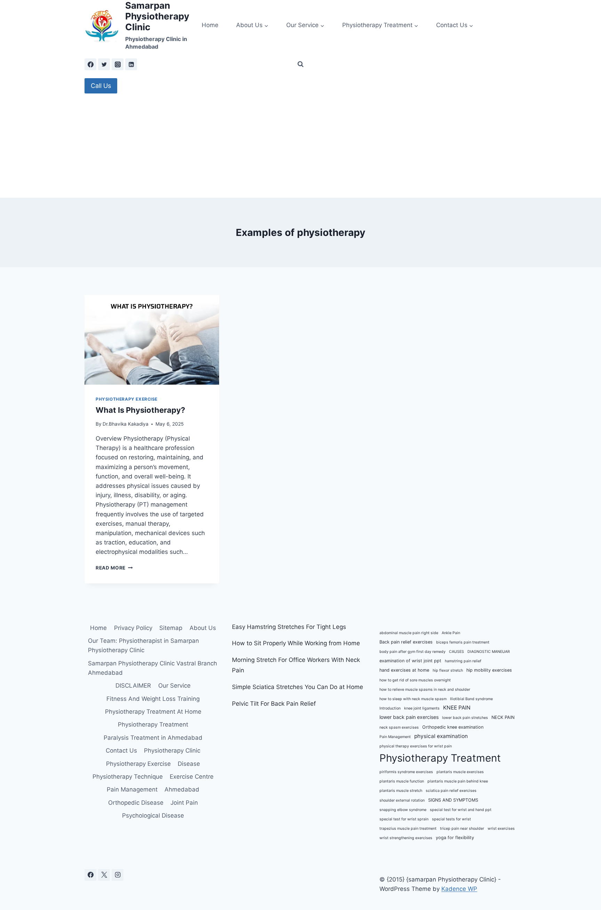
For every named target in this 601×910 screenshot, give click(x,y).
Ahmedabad (182, 789)
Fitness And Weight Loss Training (153, 698)
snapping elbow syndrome (402, 809)
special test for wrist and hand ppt (460, 809)
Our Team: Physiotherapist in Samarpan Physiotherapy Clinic (143, 645)
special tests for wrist (451, 819)
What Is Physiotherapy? (140, 410)
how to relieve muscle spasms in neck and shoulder (424, 689)
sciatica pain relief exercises (451, 790)
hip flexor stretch (448, 670)
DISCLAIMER (133, 685)
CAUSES (456, 651)
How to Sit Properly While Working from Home (296, 643)
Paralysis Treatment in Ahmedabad (153, 737)
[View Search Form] (300, 64)
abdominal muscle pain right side (408, 633)
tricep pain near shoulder (462, 828)
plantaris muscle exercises (460, 772)
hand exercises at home (404, 670)
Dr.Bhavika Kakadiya (126, 424)
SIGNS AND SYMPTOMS (453, 800)
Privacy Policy (133, 627)
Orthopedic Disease (135, 802)
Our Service (174, 685)
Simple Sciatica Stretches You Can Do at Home (297, 686)
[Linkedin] (131, 64)
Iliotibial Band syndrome (471, 699)
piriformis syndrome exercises (406, 772)
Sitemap (170, 627)
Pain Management (132, 789)
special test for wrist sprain (403, 819)
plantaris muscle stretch (400, 790)
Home (210, 25)
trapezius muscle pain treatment (407, 828)
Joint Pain (184, 802)
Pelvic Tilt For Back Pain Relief (274, 703)
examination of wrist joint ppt (410, 660)
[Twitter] (104, 64)
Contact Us (121, 750)
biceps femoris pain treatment (462, 642)
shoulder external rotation (402, 800)
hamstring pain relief (463, 661)
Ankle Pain (451, 633)
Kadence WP (459, 888)
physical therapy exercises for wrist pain (415, 746)
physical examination (441, 736)
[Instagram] (117, 64)
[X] (104, 875)
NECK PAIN (502, 717)
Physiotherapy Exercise (127, 399)
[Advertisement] (300, 145)
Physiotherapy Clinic (172, 750)
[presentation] (152, 340)
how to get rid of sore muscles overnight (415, 680)
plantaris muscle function (401, 781)
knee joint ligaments (422, 708)
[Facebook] (90, 64)
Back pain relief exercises (406, 642)
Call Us (101, 85)
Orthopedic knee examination (452, 727)
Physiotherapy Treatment (153, 724)
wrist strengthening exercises (405, 838)
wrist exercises (501, 828)
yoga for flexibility (455, 837)
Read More (114, 568)
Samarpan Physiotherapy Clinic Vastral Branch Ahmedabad (152, 668)
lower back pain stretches (465, 717)
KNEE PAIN (457, 707)
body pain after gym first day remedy (412, 651)
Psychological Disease (153, 815)
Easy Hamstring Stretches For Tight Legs (289, 626)
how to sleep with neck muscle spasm (413, 699)
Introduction (390, 708)
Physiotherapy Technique (128, 776)
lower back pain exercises (409, 717)
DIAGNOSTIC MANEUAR (488, 651)
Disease (189, 763)
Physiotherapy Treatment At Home (153, 711)
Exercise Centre (192, 776)
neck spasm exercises (399, 727)
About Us (203, 627)
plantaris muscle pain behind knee (457, 781)
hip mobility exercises (489, 670)
